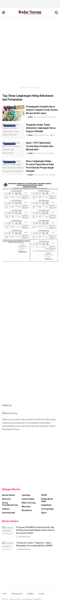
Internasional (8, 512)
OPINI (44, 495)
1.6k (53, 175)
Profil (4, 594)
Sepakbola (46, 505)
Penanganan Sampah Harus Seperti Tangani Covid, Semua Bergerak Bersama (42, 110)
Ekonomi (6, 499)
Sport (44, 512)
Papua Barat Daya (47, 500)
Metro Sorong (28, 503)
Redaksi (30, 594)
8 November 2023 (42, 135)
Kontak (42, 594)
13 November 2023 (43, 117)
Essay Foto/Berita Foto (10, 504)
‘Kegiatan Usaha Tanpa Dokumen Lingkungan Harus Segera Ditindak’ (41, 128)
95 (53, 135)
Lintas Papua (28, 499)
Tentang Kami (16, 594)
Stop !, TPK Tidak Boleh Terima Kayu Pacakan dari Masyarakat (39, 146)
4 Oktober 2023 (41, 153)
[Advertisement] (30, 3)
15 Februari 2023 (42, 175)
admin (30, 117)
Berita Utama (10, 107)
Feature (6, 509)
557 (51, 153)
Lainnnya (26, 495)
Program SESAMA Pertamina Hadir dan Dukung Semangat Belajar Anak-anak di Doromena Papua (35, 530)
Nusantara (27, 510)
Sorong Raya (47, 509)
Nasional (26, 506)
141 (54, 117)
